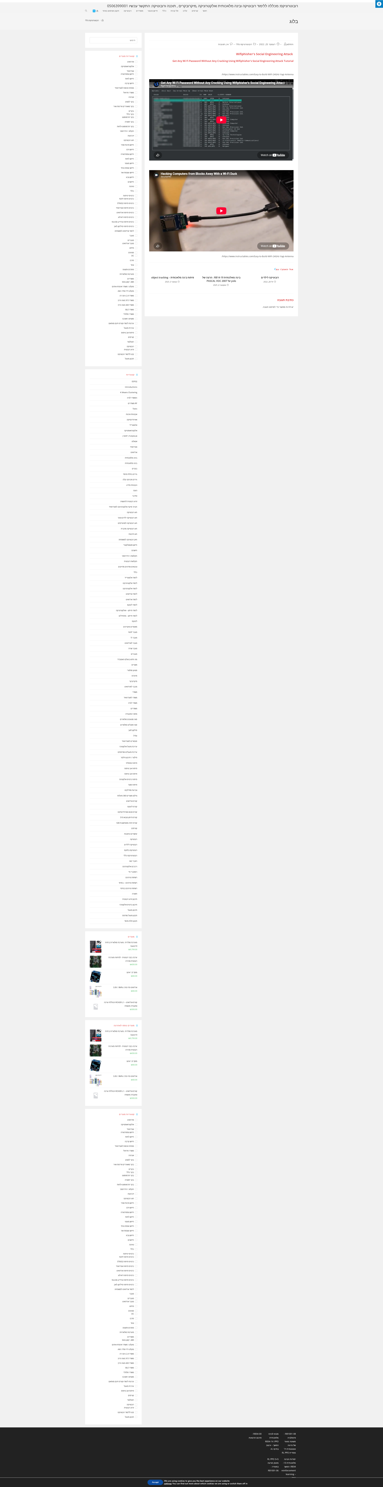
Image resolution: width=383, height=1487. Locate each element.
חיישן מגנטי (129, 163)
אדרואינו (130, 61)
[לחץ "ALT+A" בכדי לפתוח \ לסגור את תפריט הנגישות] (379, 4)
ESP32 (134, 381)
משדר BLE (129, 309)
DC (132, 255)
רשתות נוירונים (131, 877)
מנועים (131, 252)
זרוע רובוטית (129, 349)
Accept (155, 1482)
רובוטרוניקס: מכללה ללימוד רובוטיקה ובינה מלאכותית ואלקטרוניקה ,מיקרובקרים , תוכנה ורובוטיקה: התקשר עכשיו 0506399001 (202, 5)
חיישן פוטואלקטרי (130, 545)
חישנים (134, 550)
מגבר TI (134, 637)
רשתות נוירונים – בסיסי (128, 882)
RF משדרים (132, 403)
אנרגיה (131, 97)
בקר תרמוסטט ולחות (125, 126)
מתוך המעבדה (131, 714)
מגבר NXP (132, 632)
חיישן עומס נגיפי (127, 168)
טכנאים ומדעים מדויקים (127, 566)
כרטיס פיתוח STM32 (125, 203)
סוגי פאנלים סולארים (128, 724)
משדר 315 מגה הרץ (126, 300)
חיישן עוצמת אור (127, 172)
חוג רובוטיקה (129, 140)
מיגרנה (134, 675)
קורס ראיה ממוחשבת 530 (126, 823)
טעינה (131, 186)
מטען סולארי (132, 670)
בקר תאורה (129, 121)
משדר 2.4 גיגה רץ (127, 295)
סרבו (132, 260)
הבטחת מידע (131, 485)
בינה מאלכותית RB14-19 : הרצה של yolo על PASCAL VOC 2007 (221, 279)
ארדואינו (134, 452)
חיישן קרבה (129, 83)
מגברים (131, 240)
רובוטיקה (130, 346)
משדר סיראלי (128, 92)
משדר (134, 692)
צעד (132, 265)
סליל (135, 735)
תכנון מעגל (129, 358)
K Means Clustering (128, 392)
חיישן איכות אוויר (127, 144)
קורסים (131, 337)
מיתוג (131, 247)
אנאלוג (134, 441)
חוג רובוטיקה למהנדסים (127, 523)
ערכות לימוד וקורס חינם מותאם (121, 323)
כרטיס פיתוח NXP (126, 198)
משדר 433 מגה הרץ (126, 305)
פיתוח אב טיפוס (127, 332)
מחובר (282, 306)
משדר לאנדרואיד (130, 697)
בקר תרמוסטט (128, 117)
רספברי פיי (132, 871)
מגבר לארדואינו (131, 643)
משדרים (130, 278)
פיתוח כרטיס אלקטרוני (128, 779)
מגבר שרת (133, 648)
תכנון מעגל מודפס (129, 915)
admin (290, 44)
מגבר (131, 235)
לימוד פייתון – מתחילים (128, 615)
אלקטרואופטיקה (127, 66)
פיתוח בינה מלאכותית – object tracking (172, 277)
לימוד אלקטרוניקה (130, 583)
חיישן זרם (130, 149)
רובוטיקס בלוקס (130, 850)
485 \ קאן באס (128, 281)
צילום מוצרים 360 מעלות (127, 795)
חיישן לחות (129, 78)
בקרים (131, 111)
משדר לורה (132, 703)
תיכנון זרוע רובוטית (129, 899)
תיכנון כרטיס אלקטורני (128, 904)
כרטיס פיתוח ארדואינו (125, 212)
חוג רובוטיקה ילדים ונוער (127, 517)
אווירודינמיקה (132, 419)
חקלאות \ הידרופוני (129, 556)
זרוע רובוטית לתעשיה (128, 501)
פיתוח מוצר (132, 784)
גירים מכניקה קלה (130, 479)
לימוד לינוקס (132, 604)
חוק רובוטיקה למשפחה (128, 539)
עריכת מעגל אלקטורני (128, 746)
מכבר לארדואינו (130, 686)
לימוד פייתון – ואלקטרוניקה (126, 610)
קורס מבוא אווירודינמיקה (127, 812)
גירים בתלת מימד (130, 474)
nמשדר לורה (132, 397)
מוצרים (134, 664)
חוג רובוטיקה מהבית (129, 528)
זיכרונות (131, 135)
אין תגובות (223, 44)
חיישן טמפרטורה (127, 74)
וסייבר (134, 495)
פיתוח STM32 (131, 763)
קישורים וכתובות (130, 833)
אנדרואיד (130, 71)
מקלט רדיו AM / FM (126, 291)
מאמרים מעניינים (130, 626)
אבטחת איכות (131, 414)
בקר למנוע (129, 101)
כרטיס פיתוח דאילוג (126, 217)
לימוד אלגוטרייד (131, 577)
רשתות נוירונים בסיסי (128, 888)
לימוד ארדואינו (131, 594)
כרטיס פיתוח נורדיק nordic (123, 221)
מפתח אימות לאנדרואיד (124, 88)
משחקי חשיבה (128, 318)
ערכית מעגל (129, 328)
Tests (135, 408)
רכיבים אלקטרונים (130, 866)
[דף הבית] (103, 20)
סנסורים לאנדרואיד (129, 741)
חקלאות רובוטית (130, 561)
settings (168, 1483)
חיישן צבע (130, 177)
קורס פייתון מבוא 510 (128, 817)
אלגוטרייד (133, 425)
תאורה (134, 893)
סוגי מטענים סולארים (128, 719)
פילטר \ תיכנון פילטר (129, 757)
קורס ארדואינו (131, 801)
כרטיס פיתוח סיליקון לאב (124, 226)
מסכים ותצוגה (128, 269)
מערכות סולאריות (127, 274)
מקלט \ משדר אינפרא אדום (123, 286)
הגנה (135, 490)
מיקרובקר (133, 681)
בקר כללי (130, 114)
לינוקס (134, 621)
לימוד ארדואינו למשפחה (124, 231)
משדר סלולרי (128, 314)
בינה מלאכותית (131, 457)
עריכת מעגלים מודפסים (127, 752)
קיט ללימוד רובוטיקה (126, 354)
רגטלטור (130, 341)
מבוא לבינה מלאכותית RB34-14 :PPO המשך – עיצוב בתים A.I (272, 1441)
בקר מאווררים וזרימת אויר (123, 106)
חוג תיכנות (133, 534)
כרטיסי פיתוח (128, 195)
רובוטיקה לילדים (270, 277)
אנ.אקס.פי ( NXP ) (130, 436)
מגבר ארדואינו (128, 243)
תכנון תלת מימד (130, 921)
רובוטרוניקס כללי (92, 20)
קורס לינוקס (132, 806)
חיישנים (131, 181)
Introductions (131, 387)
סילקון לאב (132, 730)
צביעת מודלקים (131, 790)
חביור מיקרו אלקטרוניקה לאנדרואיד (123, 506)
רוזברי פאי (133, 861)
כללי (132, 191)
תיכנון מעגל (132, 910)
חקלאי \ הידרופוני (127, 131)
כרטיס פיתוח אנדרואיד (125, 208)
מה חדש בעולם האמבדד (127, 659)
